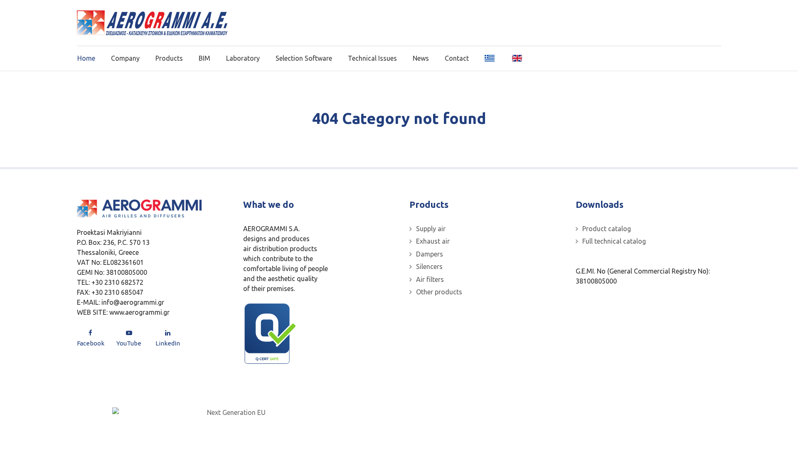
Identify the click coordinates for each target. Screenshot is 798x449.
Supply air (431, 228)
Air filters (430, 279)
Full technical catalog (614, 241)
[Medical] (152, 22)
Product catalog (606, 228)
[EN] (514, 58)
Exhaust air (433, 241)
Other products (439, 292)
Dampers (429, 254)
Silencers (429, 266)
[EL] (490, 58)
